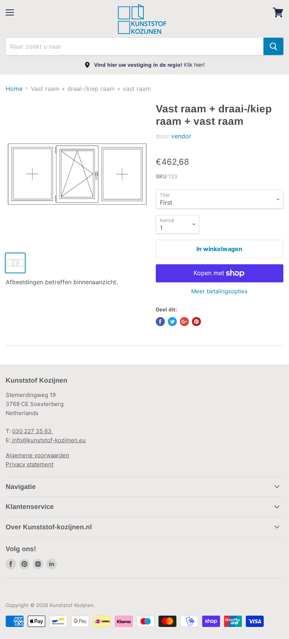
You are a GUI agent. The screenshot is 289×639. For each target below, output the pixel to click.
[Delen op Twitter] (172, 321)
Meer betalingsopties (219, 291)
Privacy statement (29, 464)
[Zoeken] (273, 46)
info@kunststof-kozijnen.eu (48, 440)
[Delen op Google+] (184, 321)
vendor (181, 136)
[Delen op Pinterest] (196, 321)
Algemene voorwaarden (37, 455)
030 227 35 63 (32, 431)
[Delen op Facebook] (160, 321)
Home (14, 88)
